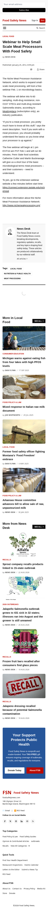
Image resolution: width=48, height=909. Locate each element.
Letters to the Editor (11, 869)
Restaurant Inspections (13, 865)
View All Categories (19, 846)
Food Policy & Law (12, 402)
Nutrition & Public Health (17, 273)
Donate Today (14, 770)
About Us (6, 888)
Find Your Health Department (15, 860)
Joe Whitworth (12, 415)
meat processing (12, 278)
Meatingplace (9, 111)
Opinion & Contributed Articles (16, 841)
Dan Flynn (10, 370)
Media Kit (41, 888)
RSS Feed (6, 874)
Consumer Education (13, 354)
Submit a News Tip (30, 869)
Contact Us (17, 888)
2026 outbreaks (10, 604)
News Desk (10, 57)
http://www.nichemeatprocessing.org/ (21, 205)
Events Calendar (32, 865)
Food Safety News (26, 905)
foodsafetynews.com (11, 797)
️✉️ (6, 810)
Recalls (7, 560)
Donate (12, 893)
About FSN (35, 770)
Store (5, 893)
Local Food (8, 36)
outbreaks (35, 841)
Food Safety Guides (28, 836)
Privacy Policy (29, 888)
